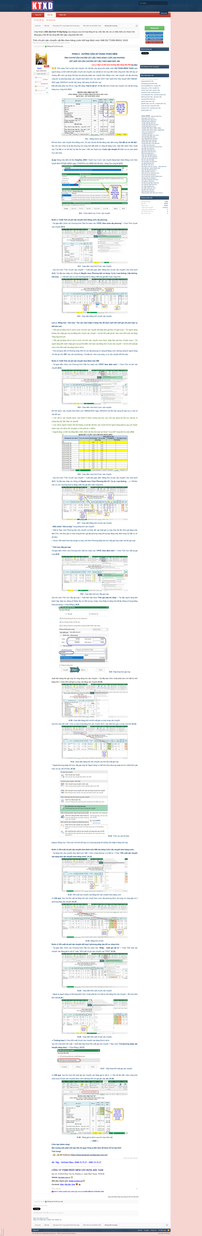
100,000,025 (44, 83)
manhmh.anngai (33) (160, 94)
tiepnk (62, 43)
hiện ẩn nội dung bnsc (148, 153)
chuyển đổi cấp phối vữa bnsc (150, 124)
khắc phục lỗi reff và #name (149, 156)
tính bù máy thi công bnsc (149, 174)
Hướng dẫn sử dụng (48, 43)
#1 (136, 1188)
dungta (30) (157, 85)
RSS (168, 1230)
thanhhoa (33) (145, 108)
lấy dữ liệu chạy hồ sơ (148, 164)
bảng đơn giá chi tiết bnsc (149, 121)
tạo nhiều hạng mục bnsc (149, 188)
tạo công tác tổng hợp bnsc (149, 184)
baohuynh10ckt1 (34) (147, 81)
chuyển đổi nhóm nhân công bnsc (153, 130)
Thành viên (62, 15)
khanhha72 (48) (145, 92)
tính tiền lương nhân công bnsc (150, 183)
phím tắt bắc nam (155, 168)
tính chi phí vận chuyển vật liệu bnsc (152, 176)
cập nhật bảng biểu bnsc (148, 136)
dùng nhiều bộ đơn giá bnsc (149, 140)
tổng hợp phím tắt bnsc (148, 191)
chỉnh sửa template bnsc (148, 132)
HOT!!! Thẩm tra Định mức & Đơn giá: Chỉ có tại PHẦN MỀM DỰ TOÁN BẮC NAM (79, 1191)
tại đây (134, 65)
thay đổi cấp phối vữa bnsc (149, 169)
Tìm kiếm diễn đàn (39, 20)
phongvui (165, 207)
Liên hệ (140, 1230)
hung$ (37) (156, 88)
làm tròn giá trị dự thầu (148, 160)
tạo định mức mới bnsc (148, 189)
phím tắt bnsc (145, 168)
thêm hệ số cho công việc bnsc (150, 173)
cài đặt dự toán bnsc (147, 133)
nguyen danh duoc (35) (147, 101)
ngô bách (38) (157, 97)
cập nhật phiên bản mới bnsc (150, 138)
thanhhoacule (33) (155, 108)
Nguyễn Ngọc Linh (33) (147, 103)
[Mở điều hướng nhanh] (137, 26)
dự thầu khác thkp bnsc (148, 145)
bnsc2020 (146, 116)
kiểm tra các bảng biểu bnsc (150, 158)
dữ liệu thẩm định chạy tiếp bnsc (151, 143)
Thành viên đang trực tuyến (41, 1218)
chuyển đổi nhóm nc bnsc (149, 126)
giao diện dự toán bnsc (148, 148)
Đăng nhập (164, 13)
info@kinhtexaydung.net (49, 1233)
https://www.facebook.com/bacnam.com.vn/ (89, 1155)
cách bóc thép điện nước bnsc (150, 135)
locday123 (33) (155, 92)
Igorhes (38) (156, 90)
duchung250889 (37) (147, 85)
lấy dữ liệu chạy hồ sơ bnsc (149, 166)
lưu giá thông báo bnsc (148, 163)
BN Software (72, 1233)
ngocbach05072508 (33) (148, 99)
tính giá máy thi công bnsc (149, 178)
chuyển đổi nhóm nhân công (151, 128)
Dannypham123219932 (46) (149, 83)
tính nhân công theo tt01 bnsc (150, 179)
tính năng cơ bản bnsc (148, 181)
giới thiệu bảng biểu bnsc (149, 150)
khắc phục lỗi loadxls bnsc (149, 155)
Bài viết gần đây (50, 20)
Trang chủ (38, 15)
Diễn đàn (50, 15)
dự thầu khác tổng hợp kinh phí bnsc (152, 146)
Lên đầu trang (162, 1230)
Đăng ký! (155, 28)
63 (47, 92)
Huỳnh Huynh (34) (146, 90)
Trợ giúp (146, 1230)
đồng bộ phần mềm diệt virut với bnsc (152, 193)
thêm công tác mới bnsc (148, 171)
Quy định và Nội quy (164, 1233)
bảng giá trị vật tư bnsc (148, 118)
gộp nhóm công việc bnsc (149, 151)
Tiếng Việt (36, 1230)
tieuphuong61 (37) (146, 110)
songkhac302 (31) (160, 103)
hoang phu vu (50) (146, 88)
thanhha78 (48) (154, 105)
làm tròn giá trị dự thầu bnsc (149, 161)
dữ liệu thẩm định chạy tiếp (149, 141)
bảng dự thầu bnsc (156, 116)
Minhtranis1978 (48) (147, 97)
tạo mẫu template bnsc (148, 186)
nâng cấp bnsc (162, 166)
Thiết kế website (61, 1233)
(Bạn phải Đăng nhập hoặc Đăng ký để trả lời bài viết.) (123, 1197)
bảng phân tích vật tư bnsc (149, 119)
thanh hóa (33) (145, 105)
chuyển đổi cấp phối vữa (148, 123)
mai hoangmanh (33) (147, 94)
